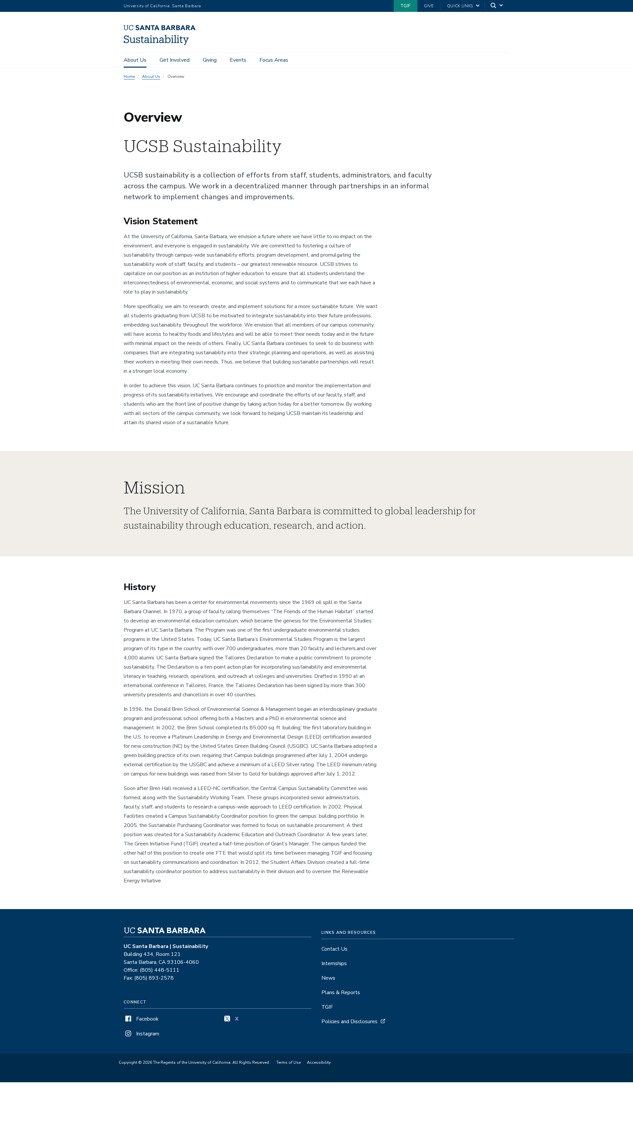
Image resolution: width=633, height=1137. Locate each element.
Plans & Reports (340, 992)
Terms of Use (288, 1062)
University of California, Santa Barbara (162, 6)
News (328, 978)
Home (129, 76)
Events (238, 60)
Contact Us (334, 949)
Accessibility (319, 1062)
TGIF (405, 6)
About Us (135, 60)
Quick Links (460, 6)
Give (429, 6)
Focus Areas (273, 60)
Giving (210, 60)
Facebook (147, 1019)
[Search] (497, 6)
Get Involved (175, 60)
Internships (334, 963)
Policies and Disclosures (349, 1021)
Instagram (147, 1033)
